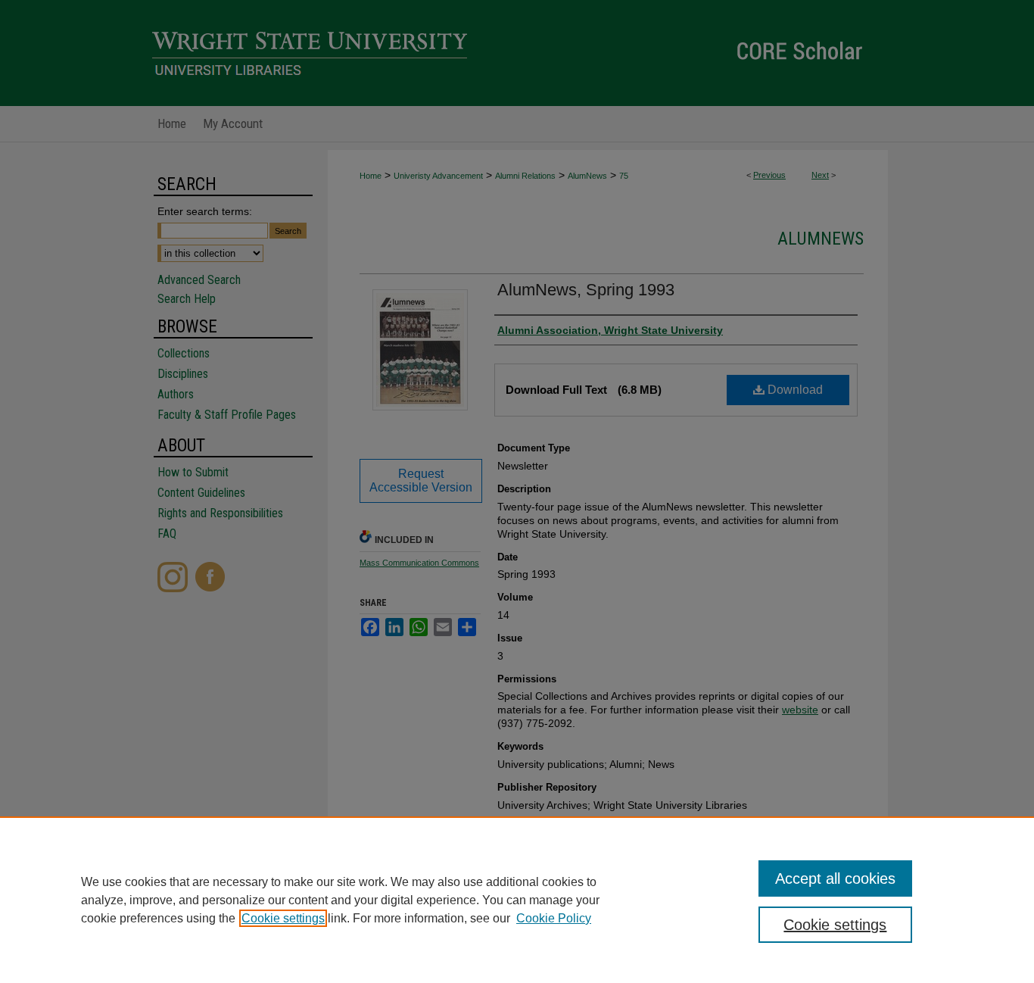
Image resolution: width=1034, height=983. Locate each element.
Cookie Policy (553, 918)
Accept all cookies (835, 878)
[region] (517, 899)
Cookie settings (283, 918)
